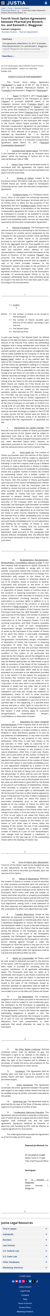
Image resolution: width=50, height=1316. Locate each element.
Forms (10, 8)
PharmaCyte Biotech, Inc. (10, 10)
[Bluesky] (30, 1281)
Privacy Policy (25, 1307)
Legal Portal (25, 1291)
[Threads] (26, 1281)
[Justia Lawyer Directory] (36, 1281)
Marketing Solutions (13, 1267)
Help (25, 1299)
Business (7, 1239)
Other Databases (11, 1262)
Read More (7, 56)
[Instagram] (23, 1281)
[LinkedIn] (13, 1281)
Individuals (8, 1234)
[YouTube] (16, 1281)
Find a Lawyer (10, 1228)
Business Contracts (22, 8)
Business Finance (9, 32)
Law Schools (9, 1245)
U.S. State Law (10, 1256)
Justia (3, 8)
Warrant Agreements (28, 32)
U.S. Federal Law (11, 1250)
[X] (33, 1281)
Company (25, 1295)
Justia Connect (25, 1287)
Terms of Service (25, 1303)
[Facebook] (20, 1281)
